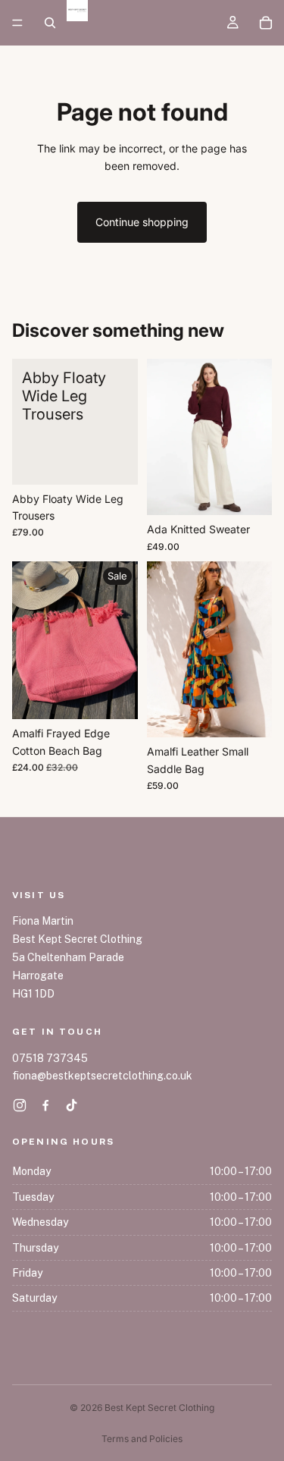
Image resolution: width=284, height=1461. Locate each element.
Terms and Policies (142, 1438)
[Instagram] (19, 1105)
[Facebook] (45, 1105)
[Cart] (265, 22)
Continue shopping (142, 221)
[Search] (50, 22)
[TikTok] (71, 1105)
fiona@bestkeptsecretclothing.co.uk (102, 1076)
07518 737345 (50, 1058)
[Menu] (17, 22)
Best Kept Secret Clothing (159, 1407)
